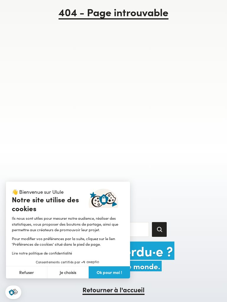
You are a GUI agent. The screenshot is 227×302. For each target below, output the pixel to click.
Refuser (26, 272)
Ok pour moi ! (109, 272)
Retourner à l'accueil (113, 289)
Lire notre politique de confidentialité (42, 253)
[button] (13, 292)
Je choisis (68, 272)
